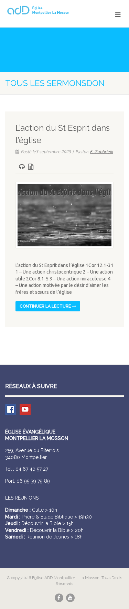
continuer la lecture (46, 306)
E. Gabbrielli (101, 151)
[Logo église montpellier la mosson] (43, 10)
